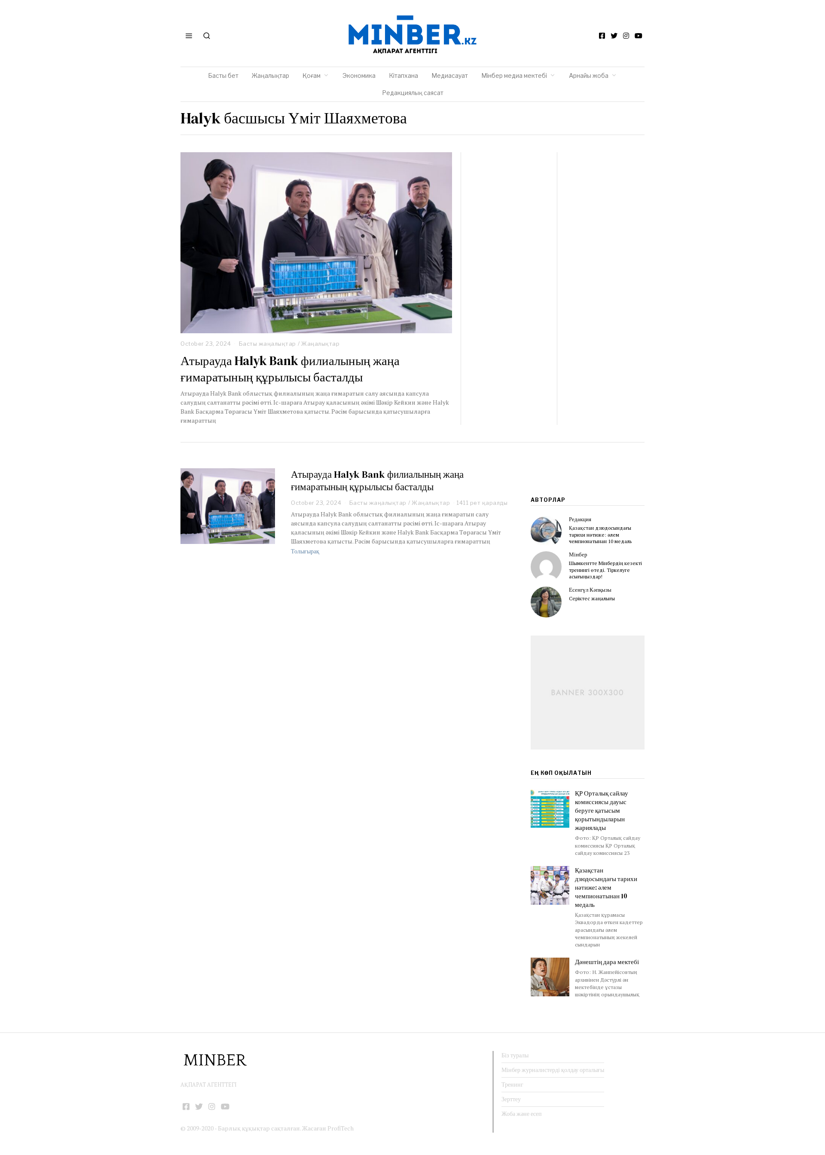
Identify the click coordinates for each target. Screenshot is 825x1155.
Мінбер (578, 554)
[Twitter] (614, 36)
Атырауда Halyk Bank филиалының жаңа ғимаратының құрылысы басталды (290, 369)
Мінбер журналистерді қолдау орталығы (552, 1070)
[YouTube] (638, 36)
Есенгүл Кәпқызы (590, 589)
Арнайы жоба (588, 75)
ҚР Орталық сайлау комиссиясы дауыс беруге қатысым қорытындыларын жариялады (601, 810)
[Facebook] (602, 36)
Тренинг (512, 1084)
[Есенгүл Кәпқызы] (546, 602)
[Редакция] (546, 531)
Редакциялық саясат (412, 92)
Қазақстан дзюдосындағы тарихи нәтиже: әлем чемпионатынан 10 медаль (600, 534)
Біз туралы (515, 1055)
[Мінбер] (546, 566)
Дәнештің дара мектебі (607, 961)
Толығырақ (305, 551)
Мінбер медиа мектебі (514, 75)
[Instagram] (626, 36)
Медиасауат (449, 75)
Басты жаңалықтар (267, 343)
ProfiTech (340, 1128)
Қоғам (311, 75)
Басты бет (223, 75)
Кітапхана (403, 75)
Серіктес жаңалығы (592, 598)
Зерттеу (511, 1099)
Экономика (359, 75)
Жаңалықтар (270, 75)
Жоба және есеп (521, 1113)
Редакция (580, 519)
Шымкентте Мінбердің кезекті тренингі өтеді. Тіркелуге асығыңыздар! (605, 570)
